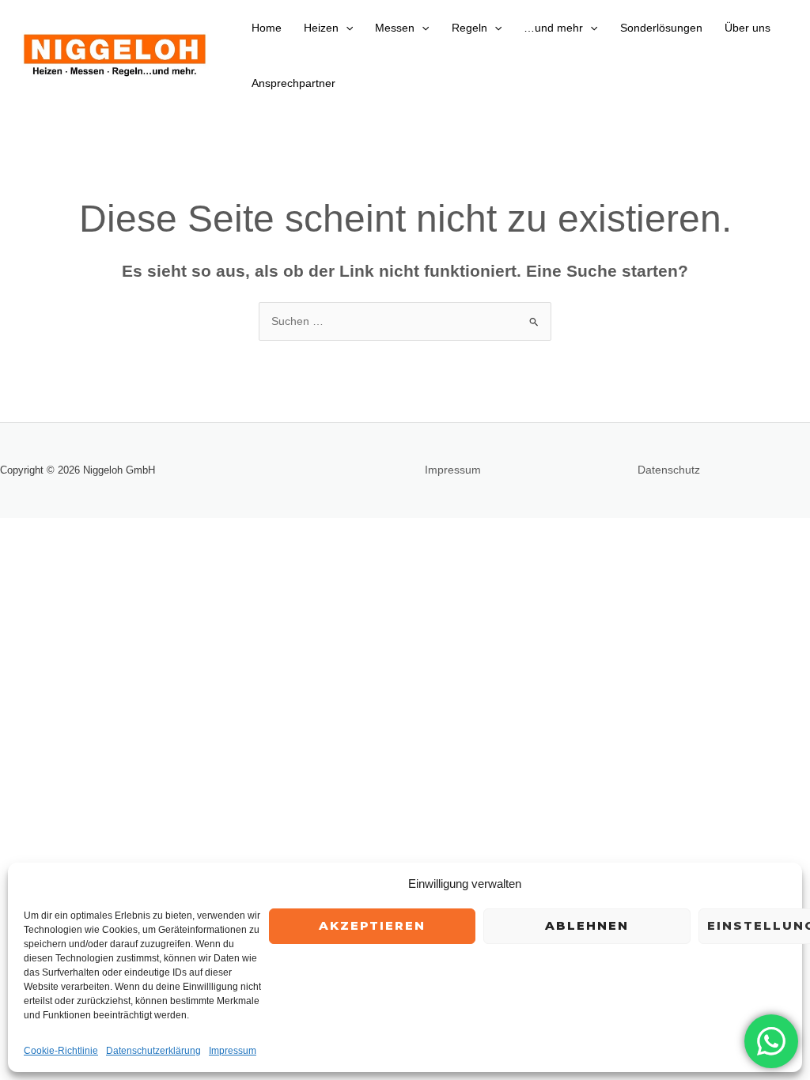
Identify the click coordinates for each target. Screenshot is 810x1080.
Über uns (747, 27)
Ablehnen (587, 925)
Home (267, 27)
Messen (394, 27)
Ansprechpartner (293, 83)
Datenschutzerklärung (153, 1050)
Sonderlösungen (661, 27)
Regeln (469, 27)
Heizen (321, 27)
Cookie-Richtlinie (61, 1050)
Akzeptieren (372, 925)
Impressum (232, 1050)
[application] (346, 27)
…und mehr (553, 27)
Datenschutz (669, 469)
